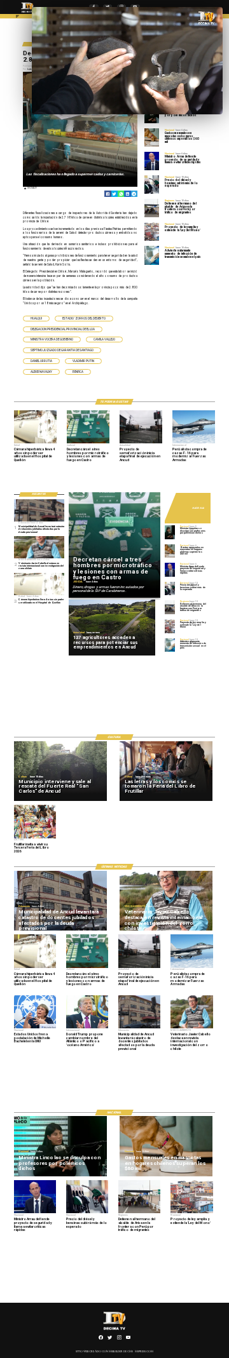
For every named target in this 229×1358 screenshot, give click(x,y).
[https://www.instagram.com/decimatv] (119, 1339)
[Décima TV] (17, 18)
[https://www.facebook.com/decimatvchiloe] (101, 1339)
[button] (36, 318)
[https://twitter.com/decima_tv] (110, 1339)
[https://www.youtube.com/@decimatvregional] (128, 1339)
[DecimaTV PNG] (27, 13)
